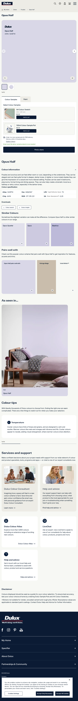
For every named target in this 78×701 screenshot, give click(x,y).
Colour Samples (11, 99)
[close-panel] (74, 3)
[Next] (74, 51)
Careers (4, 676)
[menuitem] (6, 640)
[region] (37, 687)
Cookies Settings (13, 693)
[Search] (55, 4)
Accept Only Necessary (44, 693)
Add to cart (26, 117)
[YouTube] (21, 630)
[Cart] (70, 4)
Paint (25, 99)
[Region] (60, 4)
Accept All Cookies (62, 693)
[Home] (3, 10)
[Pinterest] (15, 630)
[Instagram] (8, 630)
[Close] (69, 679)
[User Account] (65, 4)
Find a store (39, 150)
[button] (9, 207)
